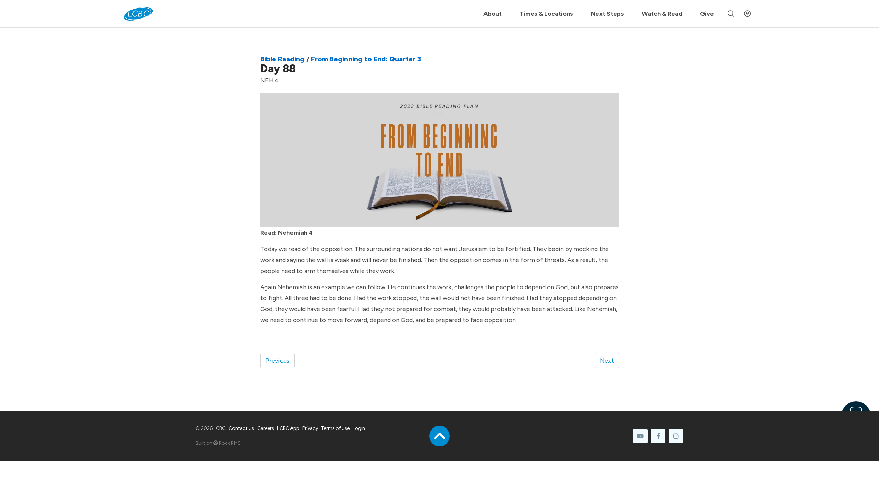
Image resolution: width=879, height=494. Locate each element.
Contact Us (241, 428)
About (492, 13)
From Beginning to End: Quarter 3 (366, 59)
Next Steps (607, 13)
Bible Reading (282, 59)
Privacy (310, 428)
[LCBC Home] (138, 13)
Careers (265, 428)
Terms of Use (335, 428)
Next (607, 360)
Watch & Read (662, 13)
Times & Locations (546, 13)
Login (359, 428)
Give (707, 13)
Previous (277, 360)
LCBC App (288, 428)
